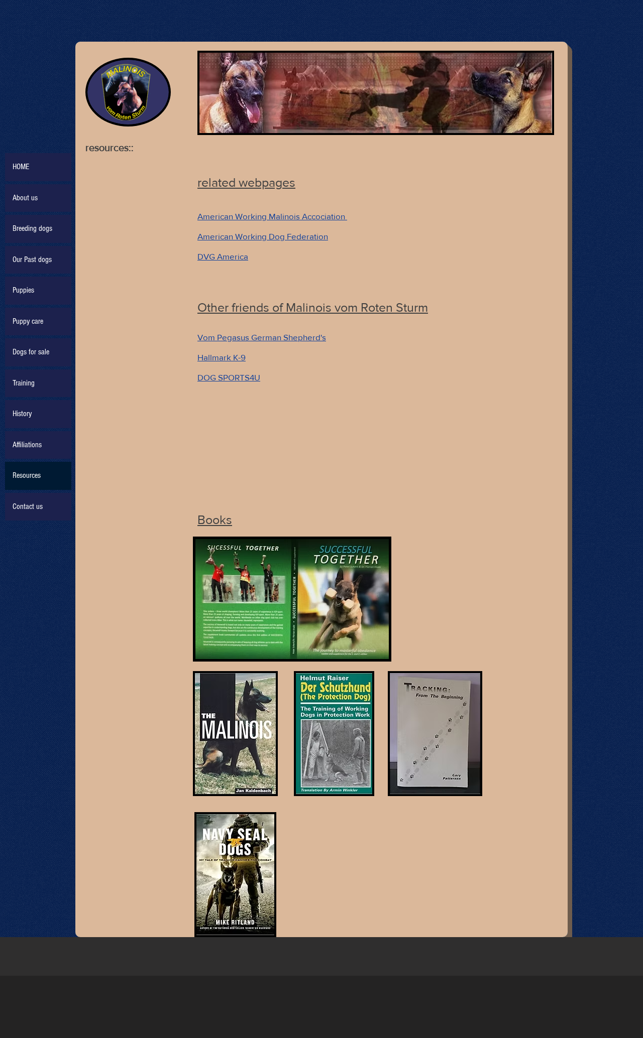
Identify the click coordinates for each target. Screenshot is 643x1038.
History (22, 413)
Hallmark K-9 (221, 357)
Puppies (23, 290)
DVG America (222, 256)
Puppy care (28, 321)
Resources (27, 475)
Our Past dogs (32, 259)
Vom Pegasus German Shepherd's (261, 337)
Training (24, 382)
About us (25, 197)
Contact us (28, 506)
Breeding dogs (32, 228)
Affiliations (27, 444)
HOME (21, 166)
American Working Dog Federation (262, 236)
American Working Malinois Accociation (272, 216)
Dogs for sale (31, 351)
